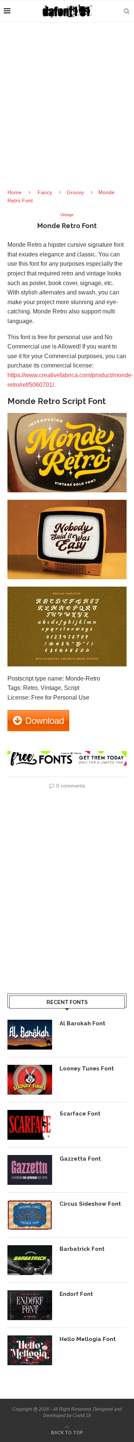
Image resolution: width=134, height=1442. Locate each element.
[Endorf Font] (29, 1305)
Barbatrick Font (82, 1249)
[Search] (126, 11)
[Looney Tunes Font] (29, 1080)
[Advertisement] (67, 112)
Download (44, 721)
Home (14, 192)
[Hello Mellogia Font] (29, 1350)
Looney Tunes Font (87, 1068)
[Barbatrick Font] (29, 1260)
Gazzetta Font (80, 1158)
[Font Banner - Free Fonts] (67, 754)
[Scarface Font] (29, 1125)
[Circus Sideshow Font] (29, 1215)
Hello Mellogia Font (88, 1339)
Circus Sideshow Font (90, 1203)
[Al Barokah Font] (29, 1035)
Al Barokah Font (82, 1023)
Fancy (45, 192)
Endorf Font (76, 1294)
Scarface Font (80, 1113)
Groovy (75, 192)
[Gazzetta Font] (29, 1170)
